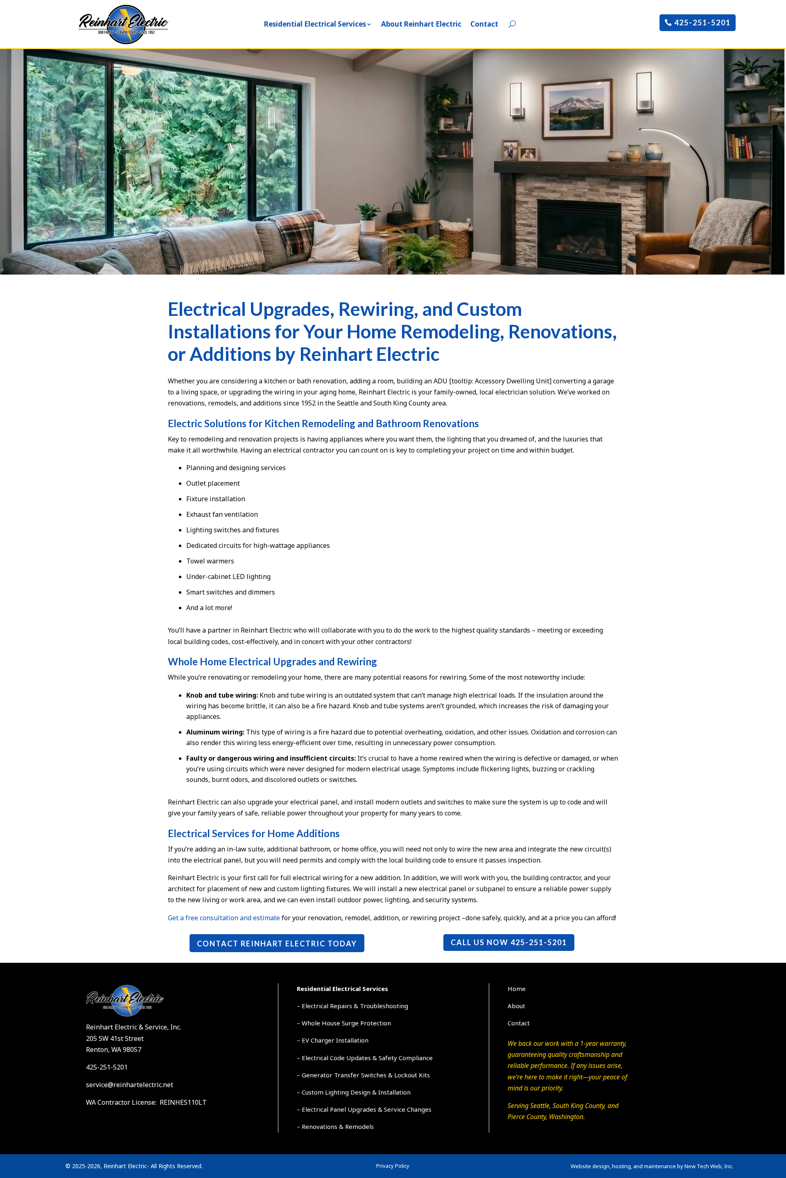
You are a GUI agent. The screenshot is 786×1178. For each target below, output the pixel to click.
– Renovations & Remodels (335, 1126)
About (516, 1006)
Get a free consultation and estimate (224, 917)
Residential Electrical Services (315, 24)
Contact (484, 24)
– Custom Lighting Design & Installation (354, 1092)
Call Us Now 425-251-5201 (509, 942)
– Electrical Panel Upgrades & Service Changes (364, 1109)
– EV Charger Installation (332, 1040)
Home (517, 988)
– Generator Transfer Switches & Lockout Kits (363, 1075)
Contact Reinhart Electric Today (277, 943)
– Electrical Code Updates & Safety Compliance (365, 1058)
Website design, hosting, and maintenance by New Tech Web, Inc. (652, 1166)
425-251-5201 (702, 22)
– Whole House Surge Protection (344, 1023)
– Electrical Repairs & (328, 1006)
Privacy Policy (392, 1165)
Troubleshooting (384, 1006)
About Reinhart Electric (421, 24)
